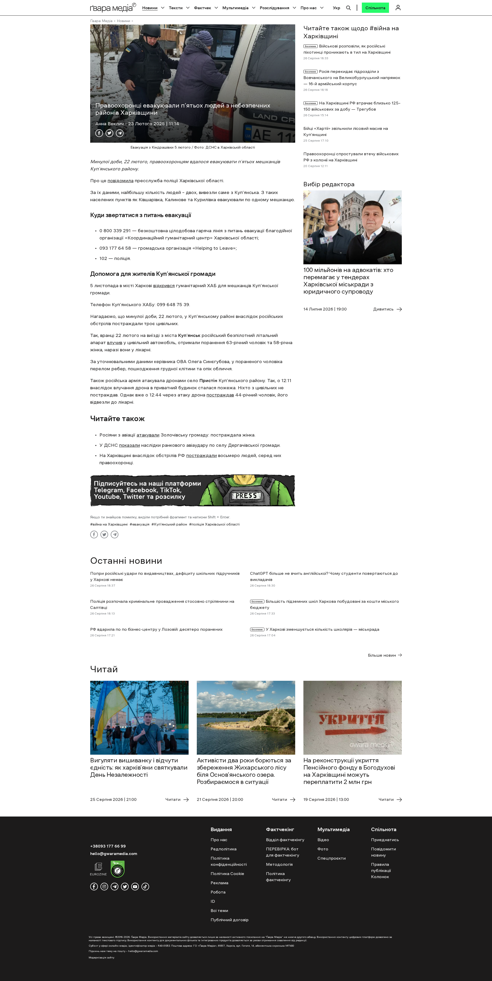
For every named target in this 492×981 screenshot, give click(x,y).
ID (213, 901)
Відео (323, 840)
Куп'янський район (170, 524)
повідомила (121, 180)
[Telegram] (120, 133)
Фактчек (202, 8)
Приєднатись (385, 840)
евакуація (140, 524)
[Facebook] (99, 133)
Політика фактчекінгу (278, 876)
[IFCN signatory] (118, 870)
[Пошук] (348, 7)
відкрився (164, 285)
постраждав (220, 395)
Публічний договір (230, 920)
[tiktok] (145, 886)
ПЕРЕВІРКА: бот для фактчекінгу (282, 852)
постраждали (201, 455)
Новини (150, 8)
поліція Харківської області (216, 524)
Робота (218, 892)
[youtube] (135, 886)
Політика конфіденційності (229, 861)
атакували (148, 435)
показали (129, 445)
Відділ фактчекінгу (285, 840)
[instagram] (104, 886)
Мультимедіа (235, 8)
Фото (322, 849)
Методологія (279, 864)
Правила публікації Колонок (381, 870)
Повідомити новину (383, 852)
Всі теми (219, 910)
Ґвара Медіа (101, 21)
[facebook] (94, 886)
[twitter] (125, 886)
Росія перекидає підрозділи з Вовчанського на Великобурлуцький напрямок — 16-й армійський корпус (351, 77)
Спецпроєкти (331, 858)
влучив (114, 342)
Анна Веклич (110, 123)
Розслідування (274, 8)
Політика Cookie (227, 873)
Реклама (219, 883)
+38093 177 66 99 (108, 846)
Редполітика (224, 849)
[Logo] (113, 7)
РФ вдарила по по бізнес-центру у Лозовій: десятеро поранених (156, 629)
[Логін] (398, 7)
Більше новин (382, 655)
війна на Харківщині (110, 524)
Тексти (176, 8)
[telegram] (114, 886)
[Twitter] (109, 133)
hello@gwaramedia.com (113, 853)
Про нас (309, 8)
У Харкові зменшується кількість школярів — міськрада (322, 629)
